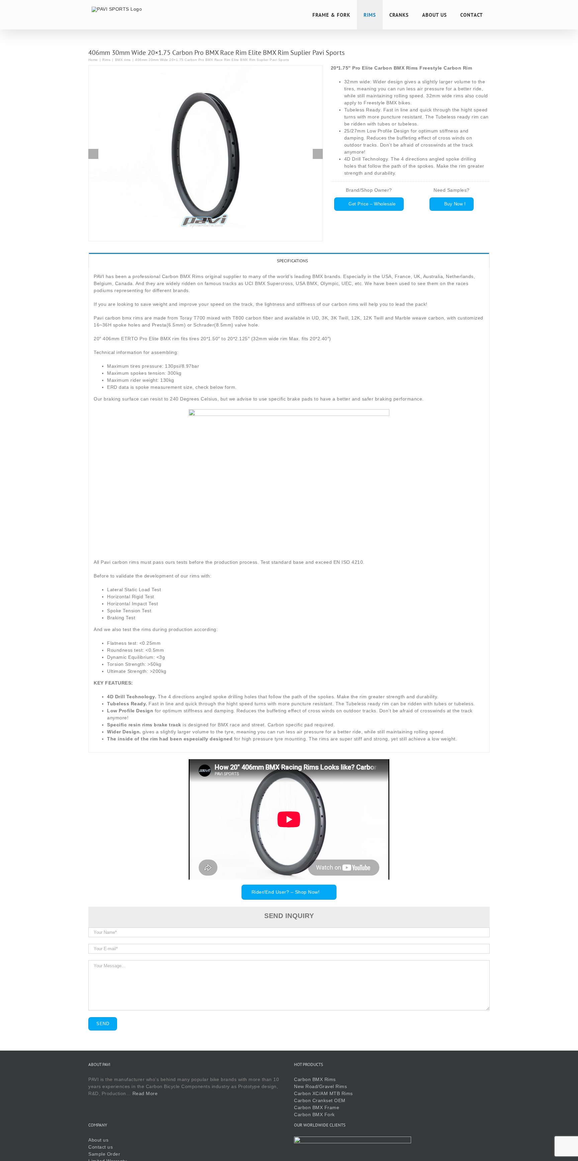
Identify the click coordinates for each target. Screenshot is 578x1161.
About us (98, 1140)
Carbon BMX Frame (316, 1107)
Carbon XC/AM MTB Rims (323, 1093)
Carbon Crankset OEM (320, 1100)
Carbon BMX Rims (315, 1079)
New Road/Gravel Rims (320, 1086)
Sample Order (104, 1154)
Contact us (100, 1147)
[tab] (289, 260)
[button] (93, 154)
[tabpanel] (289, 510)
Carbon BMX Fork (314, 1114)
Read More (145, 1093)
